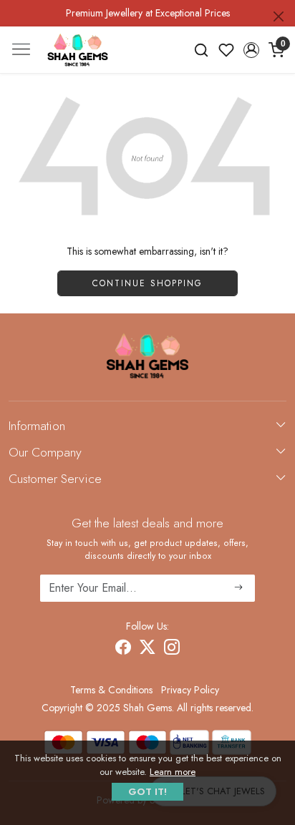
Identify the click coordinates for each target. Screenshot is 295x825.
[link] (201, 50)
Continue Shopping (147, 283)
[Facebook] (123, 650)
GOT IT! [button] (147, 792)
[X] (147, 650)
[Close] (278, 16)
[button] (250, 50)
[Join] (239, 588)
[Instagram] (172, 650)
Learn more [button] (172, 771)
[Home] (78, 49)
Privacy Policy (190, 690)
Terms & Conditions (111, 690)
